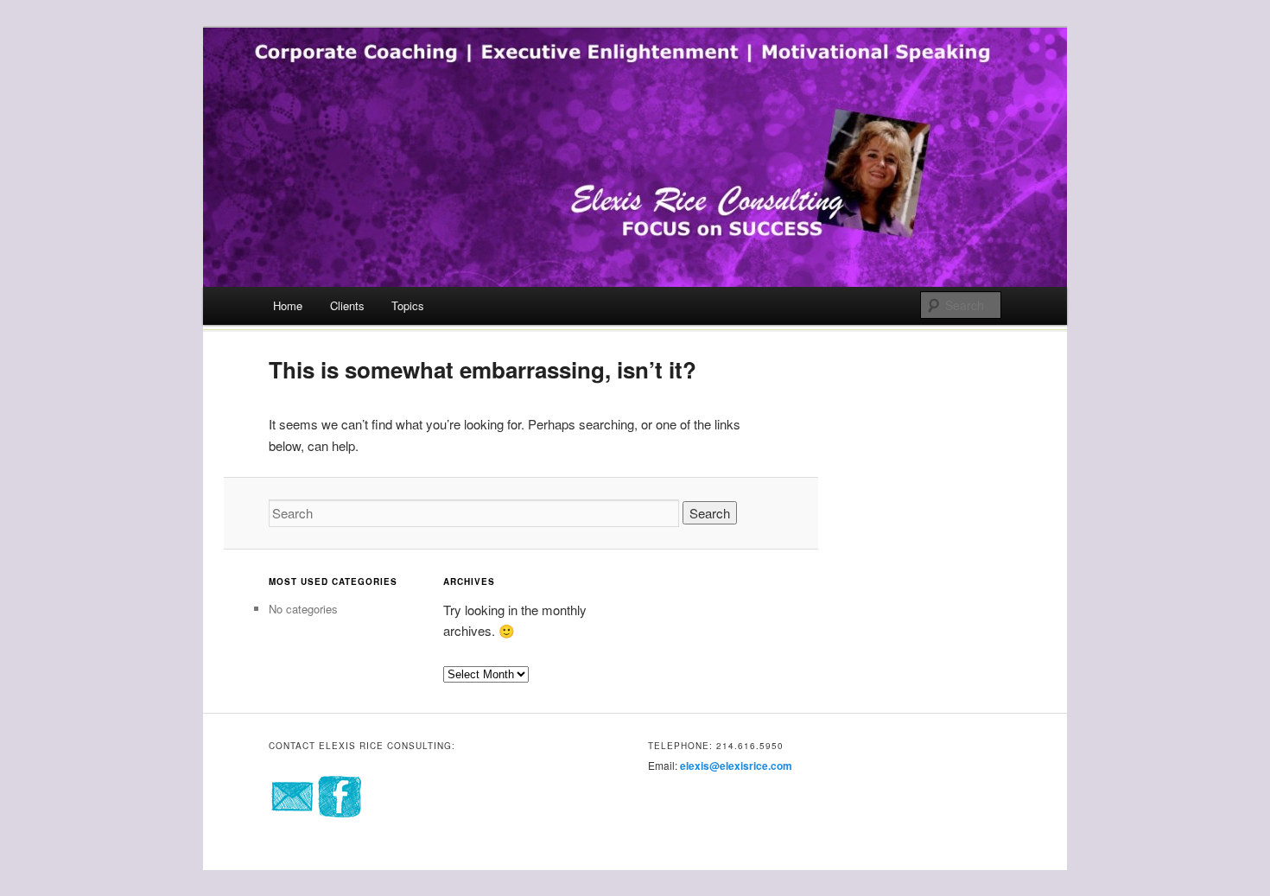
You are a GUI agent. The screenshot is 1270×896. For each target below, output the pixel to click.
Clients (347, 305)
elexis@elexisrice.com (736, 765)
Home (287, 305)
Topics (407, 305)
